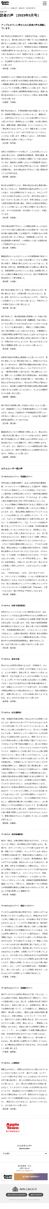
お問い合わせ (24, 1168)
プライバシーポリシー (24, 1171)
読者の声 (14, 8)
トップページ (5, 8)
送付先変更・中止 (24, 1166)
